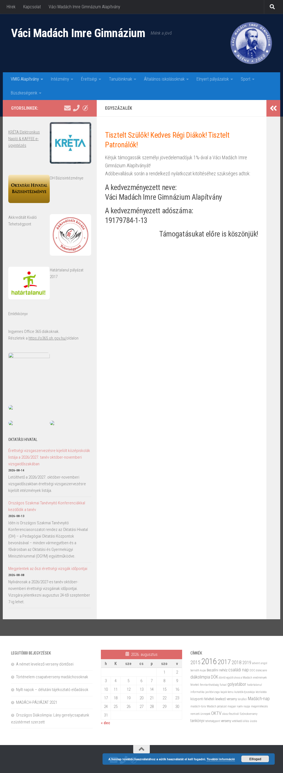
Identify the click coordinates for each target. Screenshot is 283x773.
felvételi (194, 685)
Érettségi (89, 79)
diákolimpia (200, 677)
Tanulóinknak (120, 79)
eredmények (260, 677)
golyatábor (236, 684)
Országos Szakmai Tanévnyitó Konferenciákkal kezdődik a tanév (46, 506)
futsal (223, 685)
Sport (245, 79)
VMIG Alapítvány (25, 79)
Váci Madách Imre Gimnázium (78, 33)
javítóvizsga (212, 692)
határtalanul (254, 685)
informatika (197, 692)
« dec (105, 722)
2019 (246, 662)
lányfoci (242, 699)
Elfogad (255, 758)
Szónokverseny (248, 714)
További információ (221, 759)
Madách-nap (259, 698)
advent (256, 663)
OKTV (216, 713)
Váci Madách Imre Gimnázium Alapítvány (84, 6)
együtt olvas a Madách (239, 677)
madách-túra (198, 706)
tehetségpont (212, 721)
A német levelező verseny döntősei (45, 664)
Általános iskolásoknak (164, 79)
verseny (226, 721)
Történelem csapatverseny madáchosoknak (52, 676)
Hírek (11, 6)
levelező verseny (226, 699)
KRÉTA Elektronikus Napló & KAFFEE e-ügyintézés (24, 139)
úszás (253, 721)
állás (246, 721)
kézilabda (261, 692)
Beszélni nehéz (217, 670)
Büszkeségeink (24, 93)
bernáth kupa (198, 670)
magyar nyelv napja (238, 706)
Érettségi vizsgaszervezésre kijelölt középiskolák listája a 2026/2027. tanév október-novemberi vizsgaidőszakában (49, 457)
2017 (224, 662)
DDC (252, 670)
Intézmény (60, 79)
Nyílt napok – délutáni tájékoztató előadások (52, 689)
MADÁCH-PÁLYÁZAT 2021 (36, 702)
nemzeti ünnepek (200, 714)
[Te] (76, 108)
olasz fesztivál (230, 714)
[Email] (67, 108)
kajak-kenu (227, 692)
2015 (195, 662)
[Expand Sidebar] (273, 108)
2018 (237, 662)
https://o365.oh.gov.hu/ (47, 338)
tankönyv (197, 720)
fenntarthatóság (209, 685)
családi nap (238, 669)
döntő (222, 677)
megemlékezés (259, 706)
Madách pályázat (217, 706)
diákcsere (261, 670)
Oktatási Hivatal (22, 439)
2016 (209, 661)
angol (264, 663)
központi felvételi (202, 699)
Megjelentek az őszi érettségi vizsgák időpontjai (47, 568)
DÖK (214, 677)
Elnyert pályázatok (212, 79)
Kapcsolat (32, 6)
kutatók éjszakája (244, 692)
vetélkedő (237, 721)
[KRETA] (85, 108)
